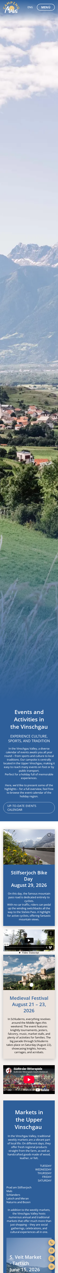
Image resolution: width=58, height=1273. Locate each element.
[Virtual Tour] (51, 1266)
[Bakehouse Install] (11, 7)
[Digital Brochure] (51, 1258)
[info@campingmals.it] (51, 1250)
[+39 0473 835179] (51, 1242)
